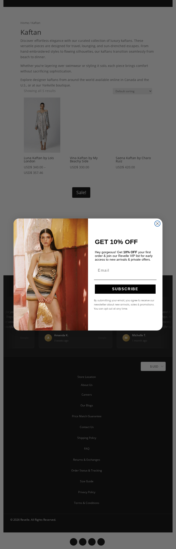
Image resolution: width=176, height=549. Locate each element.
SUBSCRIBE (125, 289)
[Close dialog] (157, 223)
